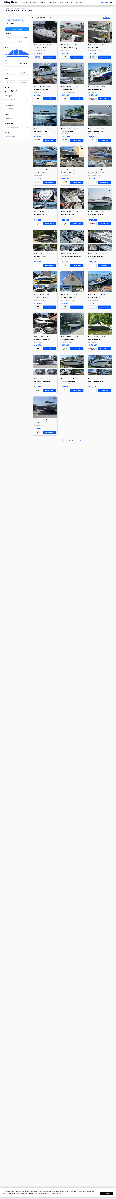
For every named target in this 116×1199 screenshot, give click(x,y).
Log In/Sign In (104, 2)
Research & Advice (39, 2)
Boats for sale (26, 2)
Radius (26, 37)
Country (9, 37)
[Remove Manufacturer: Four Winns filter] (22, 20)
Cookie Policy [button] (24, 1193)
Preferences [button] (58, 1193)
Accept (107, 1193)
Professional (52, 2)
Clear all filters (11, 24)
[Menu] (111, 2)
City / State (17, 37)
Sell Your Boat (63, 2)
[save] (54, 23)
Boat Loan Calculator (77, 2)
